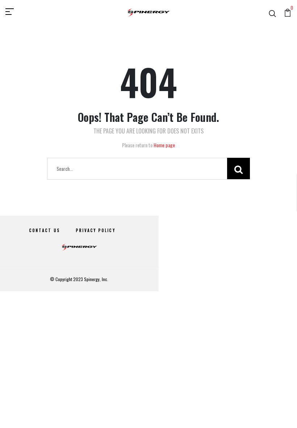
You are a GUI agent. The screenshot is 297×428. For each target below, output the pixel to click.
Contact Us (44, 230)
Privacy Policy (95, 230)
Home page (164, 145)
